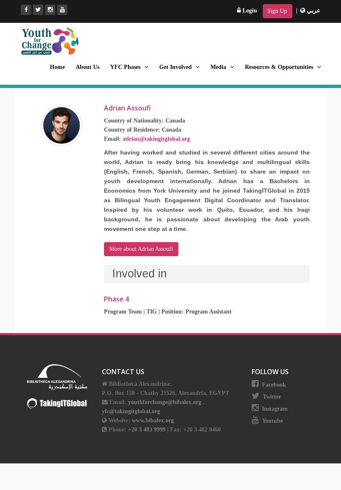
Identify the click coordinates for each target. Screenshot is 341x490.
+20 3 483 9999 (147, 429)
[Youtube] (62, 10)
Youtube (272, 421)
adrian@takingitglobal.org (156, 139)
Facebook (274, 385)
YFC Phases (125, 67)
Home (57, 67)
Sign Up (277, 11)
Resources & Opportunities (279, 67)
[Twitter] (38, 10)
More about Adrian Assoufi (141, 249)
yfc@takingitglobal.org (131, 411)
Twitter (272, 397)
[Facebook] (26, 10)
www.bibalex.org (153, 420)
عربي (312, 10)
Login (249, 10)
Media (218, 67)
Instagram (275, 409)
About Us (87, 67)
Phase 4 (116, 299)
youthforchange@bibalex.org (164, 402)
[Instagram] (50, 10)
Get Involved (175, 67)
